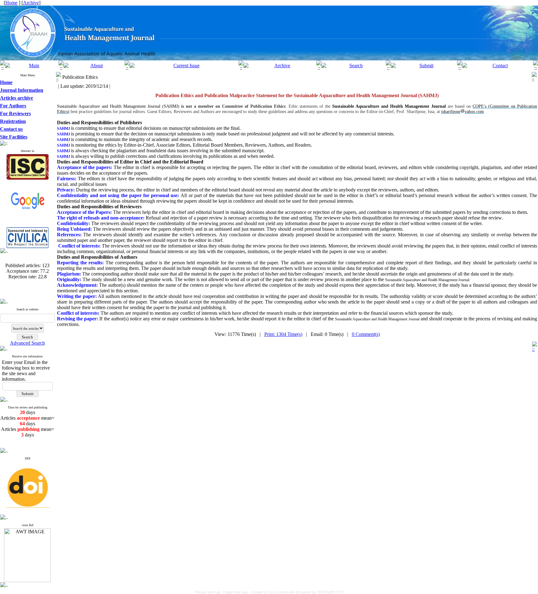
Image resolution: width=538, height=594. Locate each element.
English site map (236, 592)
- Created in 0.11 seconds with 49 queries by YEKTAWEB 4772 (296, 592)
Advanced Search (27, 343)
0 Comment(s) (366, 334)
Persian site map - (209, 592)
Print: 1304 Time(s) (283, 334)
